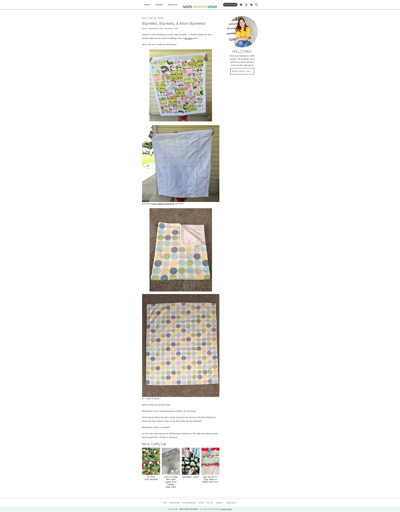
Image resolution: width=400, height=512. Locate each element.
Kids (201, 503)
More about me (241, 71)
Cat (145, 29)
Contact (159, 5)
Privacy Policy (226, 509)
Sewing (160, 18)
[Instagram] (246, 5)
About (147, 5)
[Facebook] (241, 5)
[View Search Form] (256, 4)
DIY (165, 503)
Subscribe (230, 5)
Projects (172, 5)
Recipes (174, 503)
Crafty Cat (152, 18)
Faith (210, 503)
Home (144, 18)
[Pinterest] (251, 5)
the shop (188, 38)
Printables (189, 503)
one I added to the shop (163, 203)
